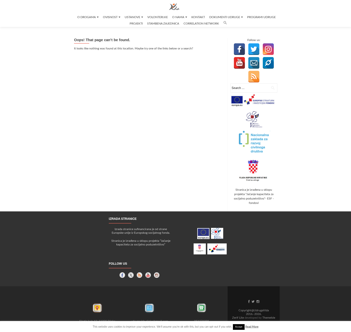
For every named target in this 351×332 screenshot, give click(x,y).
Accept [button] (238, 327)
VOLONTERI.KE (157, 17)
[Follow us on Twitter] (131, 275)
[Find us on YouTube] (148, 275)
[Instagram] (268, 49)
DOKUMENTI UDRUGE (224, 17)
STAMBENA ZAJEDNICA (163, 23)
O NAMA (178, 17)
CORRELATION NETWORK (201, 23)
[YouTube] (239, 63)
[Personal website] (268, 63)
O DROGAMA (86, 17)
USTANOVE (132, 17)
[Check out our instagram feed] (157, 275)
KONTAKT (198, 17)
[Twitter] (254, 49)
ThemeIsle (268, 317)
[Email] (254, 63)
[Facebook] (239, 49)
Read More (251, 326)
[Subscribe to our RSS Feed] (139, 275)
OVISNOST (110, 17)
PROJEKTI (136, 23)
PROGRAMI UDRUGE (261, 17)
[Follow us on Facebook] (122, 275)
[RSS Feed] (254, 77)
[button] (225, 23)
